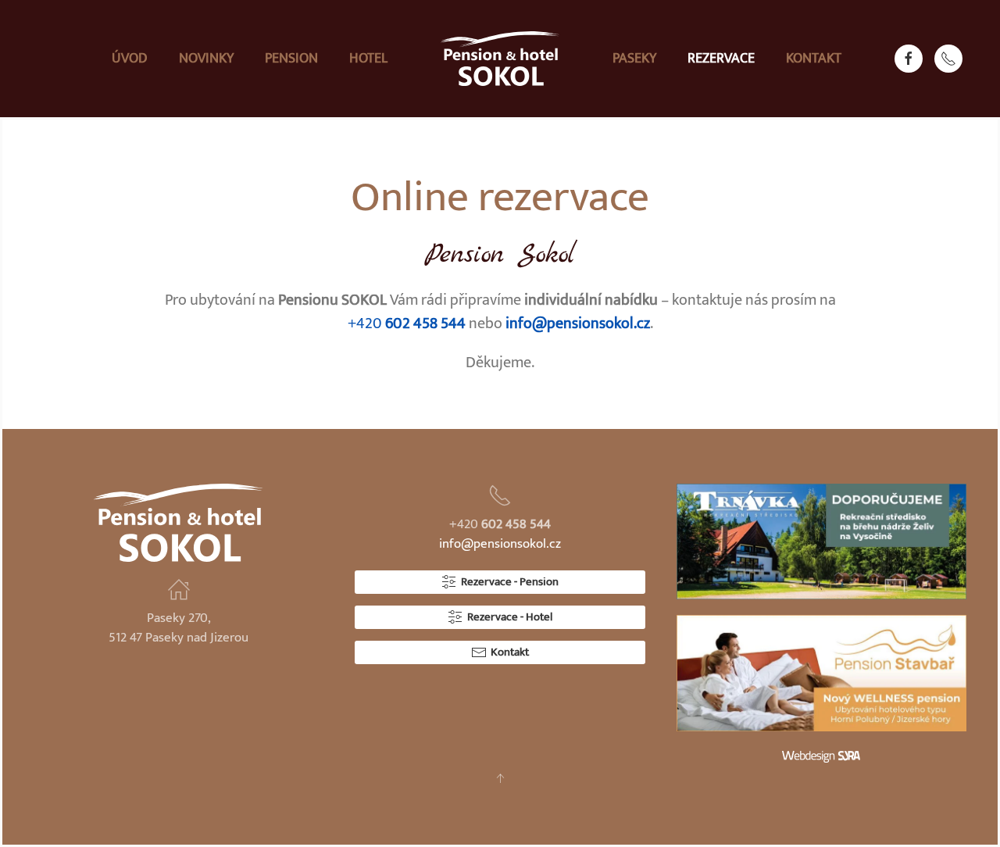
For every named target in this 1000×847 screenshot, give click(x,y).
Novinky (206, 58)
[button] (500, 778)
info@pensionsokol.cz (577, 323)
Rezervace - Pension (510, 581)
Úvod (130, 58)
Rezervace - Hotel (509, 617)
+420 (407, 323)
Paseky (634, 58)
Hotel (368, 58)
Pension (291, 58)
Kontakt (813, 58)
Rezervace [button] (721, 58)
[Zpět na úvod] (500, 58)
